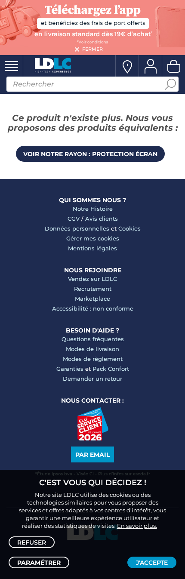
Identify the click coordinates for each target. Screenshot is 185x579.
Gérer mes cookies (92, 238)
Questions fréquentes (93, 339)
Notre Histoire (93, 208)
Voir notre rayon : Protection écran (90, 154)
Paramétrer (39, 563)
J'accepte (152, 563)
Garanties (69, 368)
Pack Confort (110, 368)
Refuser (31, 542)
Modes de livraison (92, 348)
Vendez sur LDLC (92, 278)
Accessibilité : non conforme (92, 308)
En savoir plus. (137, 525)
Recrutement (92, 288)
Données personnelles (77, 228)
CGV (74, 218)
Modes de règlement (93, 358)
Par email (92, 455)
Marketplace (92, 298)
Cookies (129, 228)
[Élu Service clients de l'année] (93, 438)
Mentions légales (92, 248)
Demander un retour (92, 378)
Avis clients (101, 218)
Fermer (92, 49)
